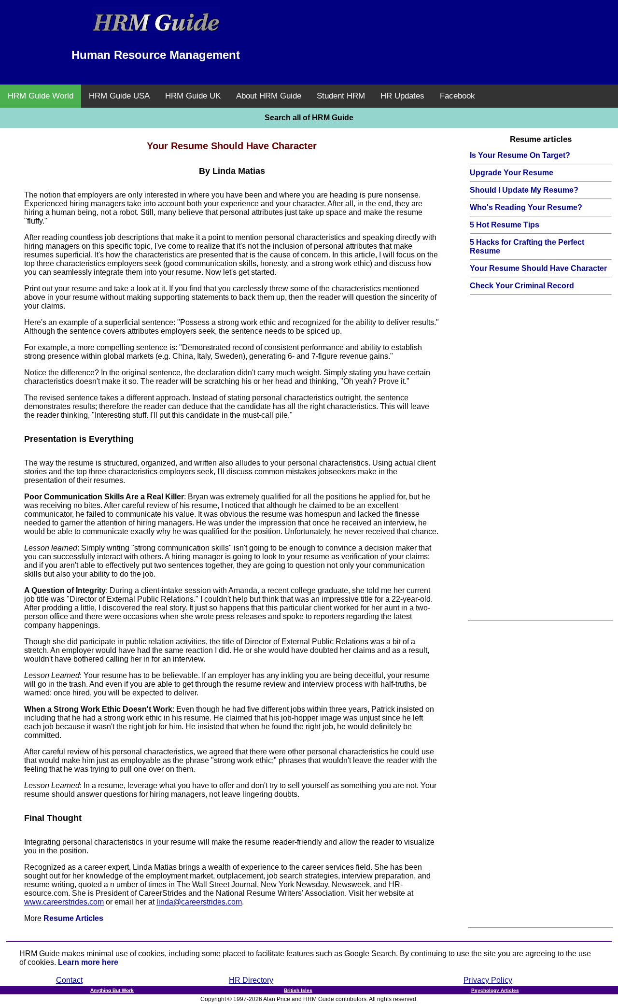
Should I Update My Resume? (524, 190)
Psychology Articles (495, 990)
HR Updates (402, 95)
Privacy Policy (488, 980)
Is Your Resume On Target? (520, 155)
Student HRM (341, 95)
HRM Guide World (40, 95)
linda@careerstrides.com (199, 902)
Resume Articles (73, 918)
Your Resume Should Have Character (538, 268)
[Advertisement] (462, 31)
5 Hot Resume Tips (504, 225)
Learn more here (88, 962)
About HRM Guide (268, 95)
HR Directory (251, 980)
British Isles (298, 990)
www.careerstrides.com (64, 902)
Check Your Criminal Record (522, 286)
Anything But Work (112, 990)
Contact (69, 980)
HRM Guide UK (193, 95)
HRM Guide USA (119, 95)
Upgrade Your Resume (511, 173)
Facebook (457, 95)
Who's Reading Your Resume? (526, 207)
